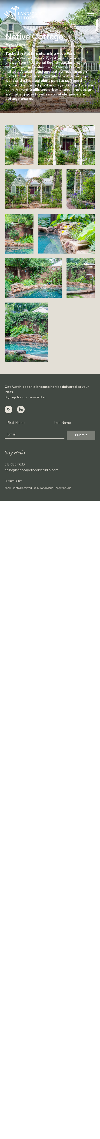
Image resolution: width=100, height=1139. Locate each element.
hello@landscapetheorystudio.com (31, 470)
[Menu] (91, 13)
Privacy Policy (13, 480)
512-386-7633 (15, 464)
